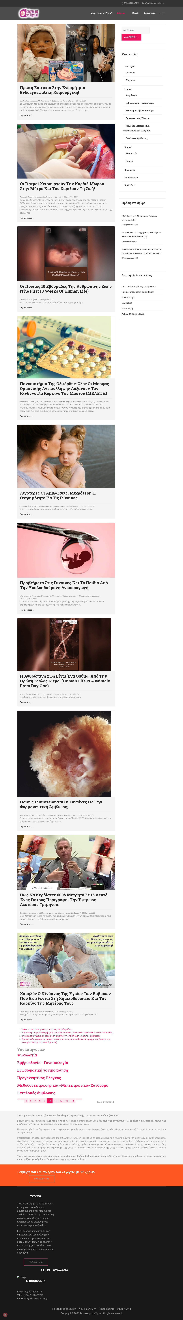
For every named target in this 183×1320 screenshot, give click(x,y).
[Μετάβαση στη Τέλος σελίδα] (80, 1099)
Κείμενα (121, 13)
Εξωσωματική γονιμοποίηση (89, 596)
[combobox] (136, 30)
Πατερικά (130, 72)
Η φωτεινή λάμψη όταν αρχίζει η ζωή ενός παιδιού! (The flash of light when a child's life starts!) (66, 1032)
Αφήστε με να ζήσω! (101, 13)
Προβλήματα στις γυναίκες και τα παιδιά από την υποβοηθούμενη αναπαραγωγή (64, 585)
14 (72, 1100)
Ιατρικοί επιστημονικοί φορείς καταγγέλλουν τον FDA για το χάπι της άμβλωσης (60, 1036)
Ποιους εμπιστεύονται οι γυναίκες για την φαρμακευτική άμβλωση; (61, 804)
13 (67, 1100)
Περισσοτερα (36, 1262)
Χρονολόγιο (150, 13)
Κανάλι (135, 13)
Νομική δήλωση (87, 1308)
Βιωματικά (129, 170)
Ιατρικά (58, 197)
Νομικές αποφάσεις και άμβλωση (138, 292)
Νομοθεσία (131, 153)
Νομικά (128, 147)
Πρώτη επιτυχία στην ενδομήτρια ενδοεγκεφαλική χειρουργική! (52, 90)
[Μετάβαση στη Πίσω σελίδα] (22, 1099)
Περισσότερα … (27, 115)
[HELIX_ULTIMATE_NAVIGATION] (164, 13)
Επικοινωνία (124, 1308)
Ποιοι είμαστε (106, 1308)
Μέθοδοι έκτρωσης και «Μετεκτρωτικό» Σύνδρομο (73, 402)
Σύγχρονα (130, 80)
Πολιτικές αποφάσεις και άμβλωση (139, 286)
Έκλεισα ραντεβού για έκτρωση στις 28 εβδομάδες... (46, 1029)
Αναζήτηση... (131, 37)
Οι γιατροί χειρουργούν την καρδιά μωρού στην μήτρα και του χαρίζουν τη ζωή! (62, 186)
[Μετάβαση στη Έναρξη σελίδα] (19, 1099)
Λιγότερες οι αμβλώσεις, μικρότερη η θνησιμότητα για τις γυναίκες (58, 495)
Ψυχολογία (27, 1055)
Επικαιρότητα (131, 177)
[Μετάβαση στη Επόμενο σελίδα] (77, 1099)
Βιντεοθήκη (127, 308)
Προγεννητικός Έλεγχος (39, 1077)
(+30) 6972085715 (130, 3)
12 (61, 1100)
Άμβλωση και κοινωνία (133, 314)
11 (55, 1100)
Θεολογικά (129, 66)
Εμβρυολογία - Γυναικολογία (62, 101)
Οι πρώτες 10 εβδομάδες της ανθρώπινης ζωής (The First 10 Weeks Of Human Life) (66, 289)
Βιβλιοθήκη (130, 185)
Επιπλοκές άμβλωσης (36, 1092)
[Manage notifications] (5, 1315)
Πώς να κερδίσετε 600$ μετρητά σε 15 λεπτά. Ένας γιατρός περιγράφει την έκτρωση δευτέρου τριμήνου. (64, 899)
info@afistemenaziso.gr (153, 3)
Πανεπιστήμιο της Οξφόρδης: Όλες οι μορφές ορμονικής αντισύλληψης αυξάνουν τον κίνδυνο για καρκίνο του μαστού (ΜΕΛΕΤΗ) (64, 388)
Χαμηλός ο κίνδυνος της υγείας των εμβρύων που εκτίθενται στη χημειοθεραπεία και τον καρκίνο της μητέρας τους (65, 998)
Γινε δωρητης (41, 1178)
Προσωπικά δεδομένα (64, 1308)
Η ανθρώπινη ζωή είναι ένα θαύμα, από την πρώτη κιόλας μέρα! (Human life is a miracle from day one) (65, 680)
